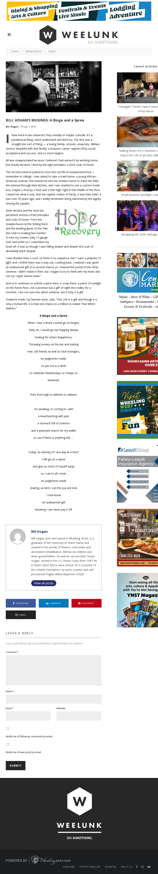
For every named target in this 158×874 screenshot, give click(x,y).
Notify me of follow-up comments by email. (29, 736)
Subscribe (69, 867)
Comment (12, 652)
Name (10, 691)
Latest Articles (146, 66)
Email (9, 708)
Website (60, 708)
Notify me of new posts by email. (23, 752)
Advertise (110, 867)
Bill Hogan (12, 126)
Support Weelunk (89, 867)
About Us (126, 867)
